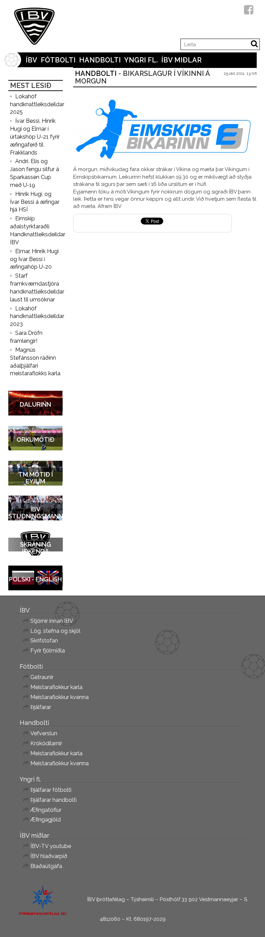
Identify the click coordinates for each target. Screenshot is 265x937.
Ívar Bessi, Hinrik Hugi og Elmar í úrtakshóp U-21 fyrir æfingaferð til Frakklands (35, 137)
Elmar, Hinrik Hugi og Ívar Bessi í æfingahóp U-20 (34, 259)
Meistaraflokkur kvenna (59, 697)
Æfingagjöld (45, 819)
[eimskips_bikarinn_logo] (165, 128)
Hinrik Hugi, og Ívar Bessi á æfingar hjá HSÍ (34, 202)
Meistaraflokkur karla (56, 687)
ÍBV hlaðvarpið (48, 856)
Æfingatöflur (45, 810)
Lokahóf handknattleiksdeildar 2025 (37, 104)
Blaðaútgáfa (46, 866)
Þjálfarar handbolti (53, 800)
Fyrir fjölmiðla (47, 650)
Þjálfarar (40, 707)
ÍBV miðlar (181, 60)
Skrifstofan (44, 640)
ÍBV (31, 60)
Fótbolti (58, 60)
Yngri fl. (141, 60)
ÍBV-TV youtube (50, 846)
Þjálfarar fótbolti (50, 790)
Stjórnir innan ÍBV (51, 621)
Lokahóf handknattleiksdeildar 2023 (37, 316)
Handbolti (100, 60)
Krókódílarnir (46, 743)
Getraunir (41, 677)
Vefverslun (43, 733)
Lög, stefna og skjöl (55, 631)
